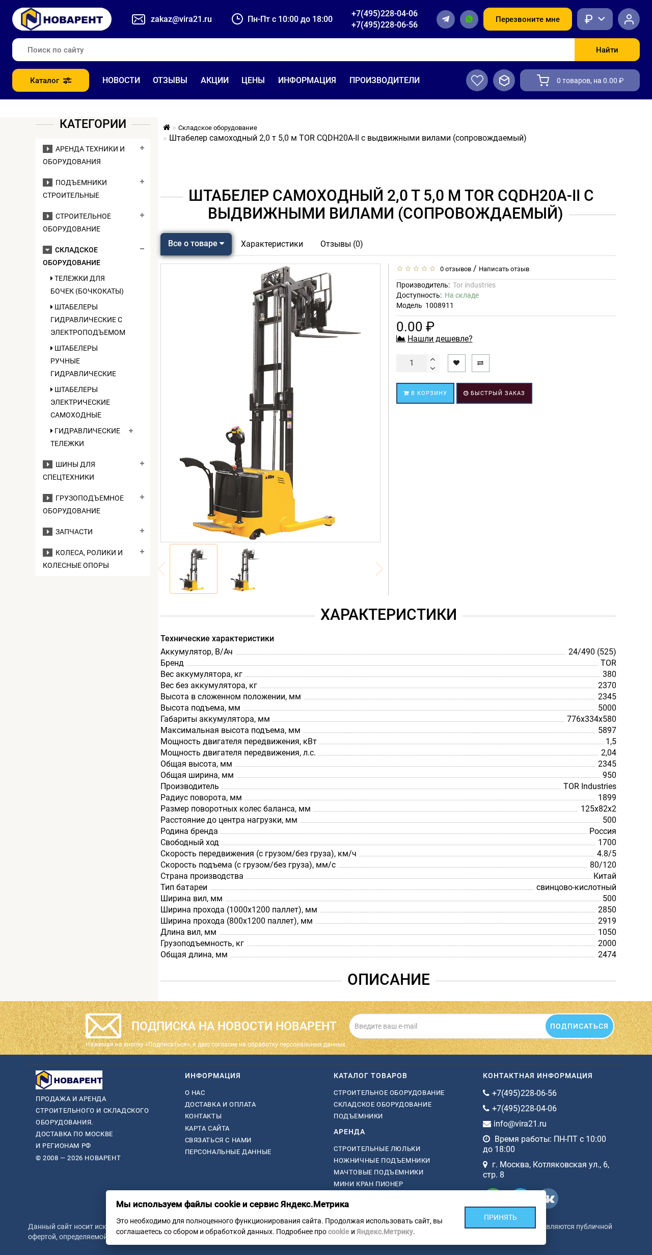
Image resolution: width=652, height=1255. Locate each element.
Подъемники (358, 1116)
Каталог (44, 80)
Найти (607, 50)
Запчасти (72, 532)
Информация (307, 80)
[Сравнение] (504, 80)
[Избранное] (477, 80)
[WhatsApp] (469, 19)
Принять (500, 1217)
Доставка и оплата (220, 1104)
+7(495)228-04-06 (384, 13)
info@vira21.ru (520, 1124)
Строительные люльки (377, 1149)
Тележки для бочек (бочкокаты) (87, 284)
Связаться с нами (218, 1140)
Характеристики (272, 244)
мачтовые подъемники (378, 1172)
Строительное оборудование (389, 1092)
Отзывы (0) (341, 244)
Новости (121, 80)
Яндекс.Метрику (385, 1231)
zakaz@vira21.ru (181, 19)
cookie (338, 1231)
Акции (215, 80)
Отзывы (170, 80)
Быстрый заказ (497, 393)
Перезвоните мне (528, 19)
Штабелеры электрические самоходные (80, 402)
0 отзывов (454, 269)
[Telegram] (446, 19)
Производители (384, 80)
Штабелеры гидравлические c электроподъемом (87, 319)
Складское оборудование (382, 1104)
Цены (253, 80)
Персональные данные (228, 1152)
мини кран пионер (368, 1184)
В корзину (428, 393)
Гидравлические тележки (85, 437)
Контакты (203, 1116)
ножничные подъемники (382, 1160)
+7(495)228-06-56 (384, 25)
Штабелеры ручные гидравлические (83, 361)
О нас (195, 1092)
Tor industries (474, 285)
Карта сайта (207, 1128)
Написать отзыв (504, 269)
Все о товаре (194, 243)
